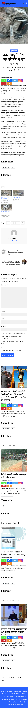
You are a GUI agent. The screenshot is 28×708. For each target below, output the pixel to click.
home (25, 691)
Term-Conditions (8, 696)
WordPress (20, 702)
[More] (9, 83)
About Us (3, 691)
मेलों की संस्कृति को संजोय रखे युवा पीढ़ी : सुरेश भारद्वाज (13, 476)
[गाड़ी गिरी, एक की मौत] (18, 193)
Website (3, 326)
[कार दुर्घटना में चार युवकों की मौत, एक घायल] (6, 193)
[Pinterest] (3, 83)
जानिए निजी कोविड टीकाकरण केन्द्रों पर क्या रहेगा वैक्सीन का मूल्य (13, 553)
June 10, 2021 (7, 600)
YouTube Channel (20, 696)
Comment (4, 285)
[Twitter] (15, 80)
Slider (23, 693)
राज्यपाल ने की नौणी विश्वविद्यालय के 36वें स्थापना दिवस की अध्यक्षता (14, 630)
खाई (13, 223)
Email (3, 319)
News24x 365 (9, 68)
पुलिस (17, 223)
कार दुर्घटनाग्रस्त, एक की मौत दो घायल (5, 212)
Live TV (6, 693)
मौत (23, 223)
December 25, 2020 (8, 446)
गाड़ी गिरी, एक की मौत (17, 197)
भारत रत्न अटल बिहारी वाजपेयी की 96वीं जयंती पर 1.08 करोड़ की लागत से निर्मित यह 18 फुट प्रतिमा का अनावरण (13, 395)
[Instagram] (20, 80)
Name (3, 311)
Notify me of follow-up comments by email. (12, 342)
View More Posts (14, 241)
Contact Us (17, 691)
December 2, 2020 (8, 678)
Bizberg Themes (18, 704)
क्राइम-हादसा (14, 51)
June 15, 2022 (7, 523)
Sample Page (15, 693)
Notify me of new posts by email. (11, 350)
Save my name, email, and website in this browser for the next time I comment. (13, 336)
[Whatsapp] (3, 80)
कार (8, 223)
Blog (10, 691)
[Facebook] (9, 80)
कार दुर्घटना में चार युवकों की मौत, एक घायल (6, 197)
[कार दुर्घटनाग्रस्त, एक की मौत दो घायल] (6, 207)
